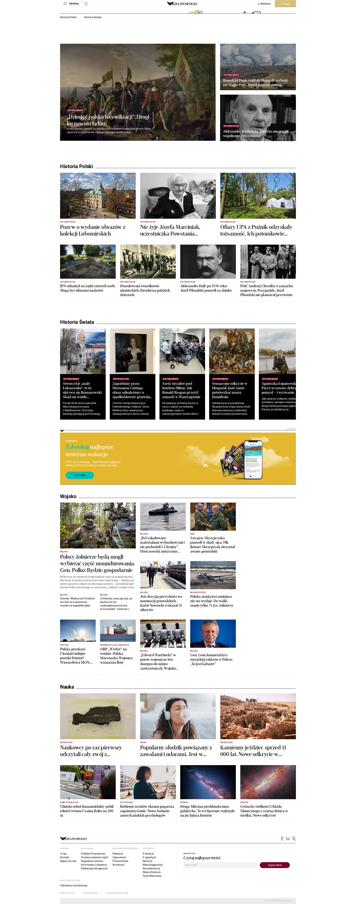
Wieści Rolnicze (152, 872)
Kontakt (64, 857)
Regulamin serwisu (92, 861)
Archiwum (119, 864)
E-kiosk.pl (148, 853)
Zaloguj (285, 3)
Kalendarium (90, 893)
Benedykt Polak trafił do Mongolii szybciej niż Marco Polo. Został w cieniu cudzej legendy (255, 82)
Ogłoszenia (119, 857)
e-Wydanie (264, 3)
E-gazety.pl (149, 857)
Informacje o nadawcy (94, 864)
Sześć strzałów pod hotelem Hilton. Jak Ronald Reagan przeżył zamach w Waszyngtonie (181, 390)
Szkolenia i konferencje (73, 885)
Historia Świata (93, 17)
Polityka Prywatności (93, 853)
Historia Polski (68, 17)
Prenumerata (120, 861)
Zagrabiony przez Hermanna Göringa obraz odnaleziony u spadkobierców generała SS (131, 392)
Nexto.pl (147, 861)
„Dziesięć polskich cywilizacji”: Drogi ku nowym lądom (108, 120)
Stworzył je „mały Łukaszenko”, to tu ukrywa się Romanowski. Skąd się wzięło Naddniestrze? (82, 392)
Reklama (118, 853)
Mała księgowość (153, 864)
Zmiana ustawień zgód (94, 857)
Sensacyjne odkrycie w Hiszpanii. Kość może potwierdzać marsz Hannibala (229, 390)
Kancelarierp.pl (151, 868)
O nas (63, 853)
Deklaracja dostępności (94, 868)
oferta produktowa (117, 893)
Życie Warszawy (152, 875)
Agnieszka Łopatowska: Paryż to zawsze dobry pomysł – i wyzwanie (280, 388)
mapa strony (67, 893)
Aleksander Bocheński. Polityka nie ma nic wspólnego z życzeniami (256, 133)
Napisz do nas (68, 861)
